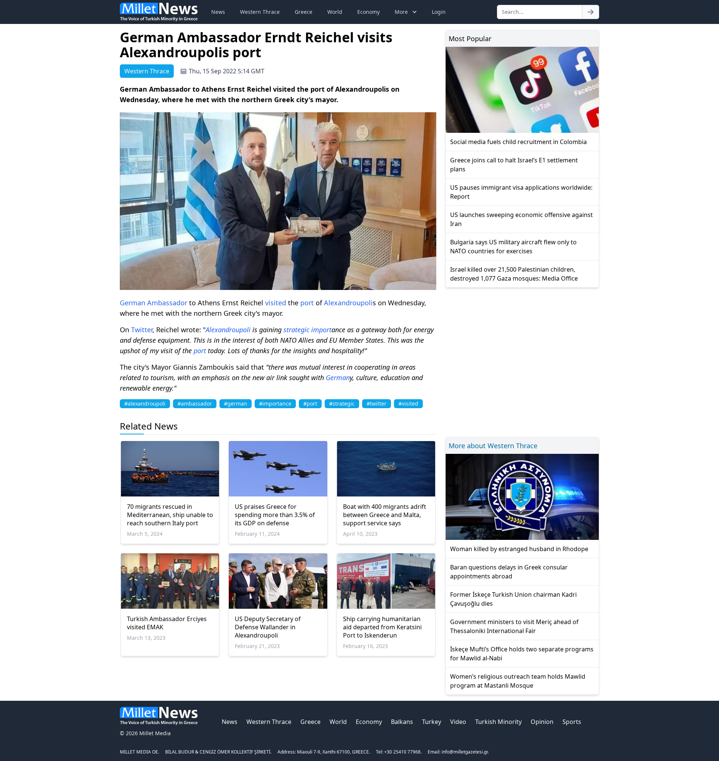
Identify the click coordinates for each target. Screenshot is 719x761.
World (334, 11)
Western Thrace (260, 11)
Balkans (402, 722)
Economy (368, 11)
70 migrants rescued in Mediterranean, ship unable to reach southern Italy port (170, 514)
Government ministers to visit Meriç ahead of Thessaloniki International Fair (514, 626)
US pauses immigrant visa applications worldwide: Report (521, 192)
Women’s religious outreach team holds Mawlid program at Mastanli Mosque (517, 681)
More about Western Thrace (493, 445)
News (218, 11)
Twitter (141, 329)
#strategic (342, 403)
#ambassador (195, 403)
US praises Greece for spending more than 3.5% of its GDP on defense (275, 514)
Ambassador (167, 302)
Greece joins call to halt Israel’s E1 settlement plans (514, 164)
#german (235, 403)
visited (275, 302)
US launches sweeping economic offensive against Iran (521, 219)
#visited (408, 403)
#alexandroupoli (145, 403)
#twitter (376, 403)
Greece (303, 11)
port (307, 302)
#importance (275, 403)
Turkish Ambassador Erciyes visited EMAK (167, 623)
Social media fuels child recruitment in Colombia (518, 142)
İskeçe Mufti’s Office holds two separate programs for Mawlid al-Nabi (522, 653)
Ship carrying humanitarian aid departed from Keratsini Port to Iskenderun (382, 627)
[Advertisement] (522, 361)
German (132, 302)
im (315, 329)
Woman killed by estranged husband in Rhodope (519, 549)
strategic (296, 329)
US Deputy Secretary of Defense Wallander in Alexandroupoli (268, 627)
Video (458, 722)
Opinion (542, 722)
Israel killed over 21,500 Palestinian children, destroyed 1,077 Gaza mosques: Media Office (514, 273)
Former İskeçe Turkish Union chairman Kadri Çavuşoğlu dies (513, 599)
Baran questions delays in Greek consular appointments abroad (509, 571)
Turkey (431, 722)
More (401, 11)
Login (439, 11)
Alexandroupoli (348, 302)
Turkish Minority (498, 722)
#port (310, 403)
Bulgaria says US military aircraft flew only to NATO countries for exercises (513, 246)
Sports (571, 722)
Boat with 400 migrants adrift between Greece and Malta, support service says (384, 514)
